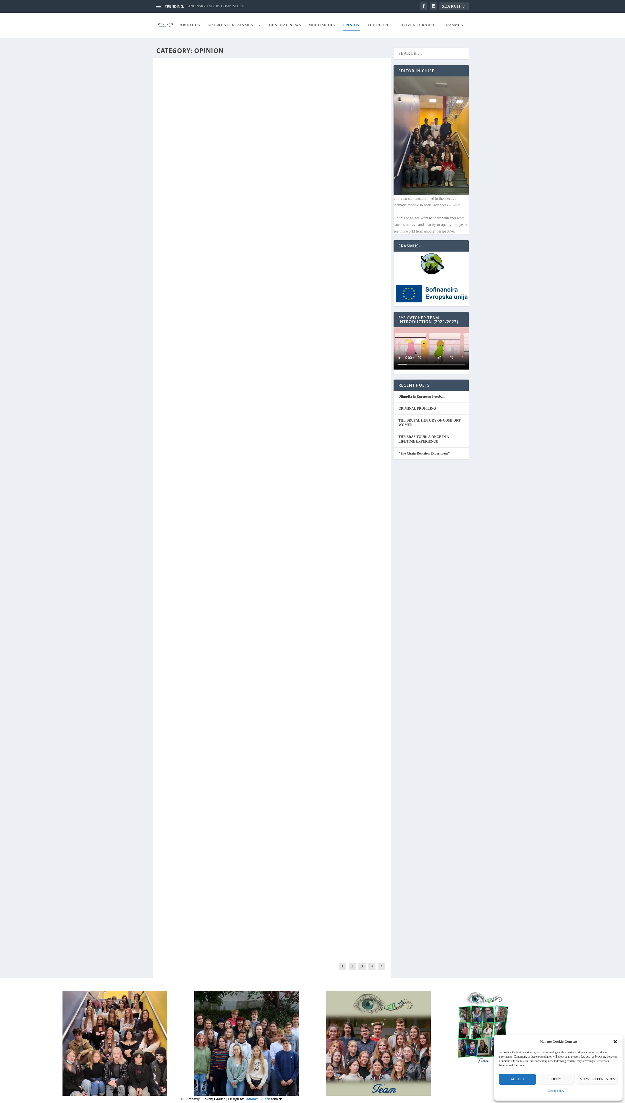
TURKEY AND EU (177, 632)
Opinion (351, 25)
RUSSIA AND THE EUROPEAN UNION (197, 330)
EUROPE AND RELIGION (185, 739)
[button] (615, 1041)
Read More (176, 250)
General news (285, 25)
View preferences (597, 1079)
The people (379, 25)
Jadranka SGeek (257, 1099)
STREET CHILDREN (179, 682)
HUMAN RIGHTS (177, 444)
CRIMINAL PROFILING (183, 209)
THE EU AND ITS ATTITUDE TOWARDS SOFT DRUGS (211, 387)
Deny (556, 1079)
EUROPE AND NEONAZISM (187, 796)
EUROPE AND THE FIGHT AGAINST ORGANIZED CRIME (214, 501)
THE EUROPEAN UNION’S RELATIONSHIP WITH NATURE (215, 273)
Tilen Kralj (171, 281)
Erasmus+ (454, 25)
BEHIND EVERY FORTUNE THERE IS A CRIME (204, 910)
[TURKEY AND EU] (230, 587)
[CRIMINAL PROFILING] (272, 133)
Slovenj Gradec (417, 25)
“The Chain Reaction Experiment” (424, 453)
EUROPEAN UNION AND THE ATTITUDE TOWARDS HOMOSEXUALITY (228, 853)
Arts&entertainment (231, 25)
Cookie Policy (556, 1090)
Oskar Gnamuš (173, 217)
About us (190, 25)
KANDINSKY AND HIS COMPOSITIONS (216, 6)
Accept (517, 1079)
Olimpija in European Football (421, 396)
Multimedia (321, 25)
